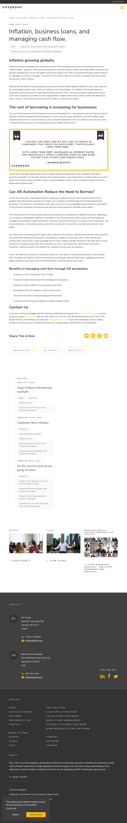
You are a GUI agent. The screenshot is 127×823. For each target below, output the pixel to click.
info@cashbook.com (33, 640)
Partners (15, 716)
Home (11, 18)
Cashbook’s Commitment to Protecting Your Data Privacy (34, 794)
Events (14, 737)
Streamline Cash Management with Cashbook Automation (32, 497)
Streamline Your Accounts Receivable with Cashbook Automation (36, 51)
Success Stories (20, 712)
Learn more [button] (11, 808)
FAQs (12, 745)
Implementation (20, 720)
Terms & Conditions (17, 789)
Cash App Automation (61, 712)
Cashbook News (25, 403)
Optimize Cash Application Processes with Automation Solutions (33, 482)
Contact (15, 724)
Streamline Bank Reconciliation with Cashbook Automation (33, 452)
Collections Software (62, 716)
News (13, 47)
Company (52, 737)
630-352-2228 (32, 673)
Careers (52, 745)
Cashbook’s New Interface (33, 423)
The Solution (55, 708)
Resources (33, 398)
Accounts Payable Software (66, 724)
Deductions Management (63, 720)
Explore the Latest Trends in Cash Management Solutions (43, 47)
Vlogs (13, 741)
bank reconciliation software (30, 434)
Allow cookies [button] (36, 815)
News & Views (18, 733)
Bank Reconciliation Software (68, 728)
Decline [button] (16, 815)
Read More (19, 777)
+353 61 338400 (33, 637)
